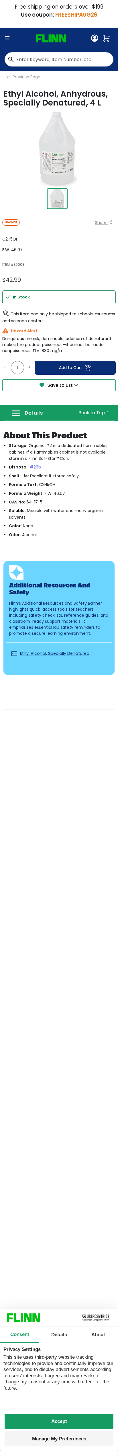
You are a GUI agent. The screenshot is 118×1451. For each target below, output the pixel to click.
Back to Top (92, 412)
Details (34, 412)
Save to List (60, 385)
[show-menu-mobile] (7, 38)
